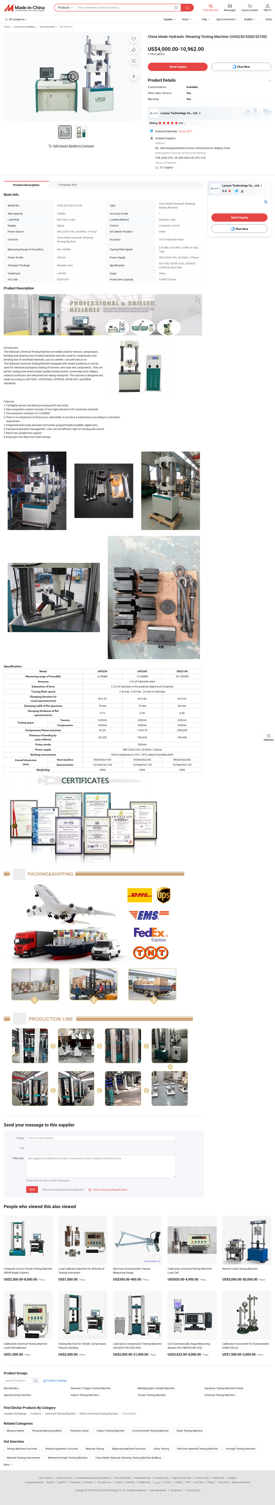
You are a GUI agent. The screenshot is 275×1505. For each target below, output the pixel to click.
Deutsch (131, 1482)
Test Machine (66, 26)
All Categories (17, 19)
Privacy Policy (193, 1490)
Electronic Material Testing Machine (197, 1448)
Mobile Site (218, 1477)
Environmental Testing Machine (150, 1430)
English (50, 1482)
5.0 (224, 191)
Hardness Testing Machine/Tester (223, 1388)
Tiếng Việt (223, 1482)
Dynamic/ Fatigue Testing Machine (91, 1388)
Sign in (267, 10)
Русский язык (104, 1482)
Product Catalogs (56, 1380)
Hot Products (46, 1477)
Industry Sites (161, 1477)
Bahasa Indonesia (241, 1482)
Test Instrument (47, 26)
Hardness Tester (79, 1430)
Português (75, 1482)
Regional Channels (181, 1477)
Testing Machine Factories (22, 1448)
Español (62, 1482)
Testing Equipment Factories (61, 1448)
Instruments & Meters (24, 26)
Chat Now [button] (243, 67)
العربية (157, 1482)
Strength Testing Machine (240, 1448)
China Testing (161, 1448)
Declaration (176, 1490)
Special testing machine (17, 1395)
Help (204, 19)
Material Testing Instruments (23, 1457)
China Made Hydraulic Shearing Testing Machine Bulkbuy (128, 1457)
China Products (64, 1477)
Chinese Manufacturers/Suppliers (93, 1477)
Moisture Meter (15, 1430)
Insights (232, 1477)
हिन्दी (188, 1482)
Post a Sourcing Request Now (107, 1189)
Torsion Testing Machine (152, 1395)
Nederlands (144, 1482)
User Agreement (158, 1490)
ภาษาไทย (198, 1482)
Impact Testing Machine (84, 1395)
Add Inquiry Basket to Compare (73, 146)
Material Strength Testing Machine (68, 1457)
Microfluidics (11, 1388)
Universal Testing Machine (219, 1395)
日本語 (178, 1482)
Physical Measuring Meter (47, 1430)
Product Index (202, 1477)
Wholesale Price (143, 1477)
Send (32, 1189)
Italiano (119, 1482)
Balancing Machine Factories (129, 1448)
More (7, 1464)
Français (88, 1482)
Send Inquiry (177, 67)
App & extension (225, 19)
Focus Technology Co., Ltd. (113, 1490)
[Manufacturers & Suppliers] (24, 8)
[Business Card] (266, 201)
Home (7, 26)
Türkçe (210, 1482)
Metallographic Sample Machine (156, 1388)
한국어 (167, 1482)
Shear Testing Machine (189, 1430)
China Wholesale (122, 1477)
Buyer (185, 19)
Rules (269, 19)
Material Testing (95, 1448)
